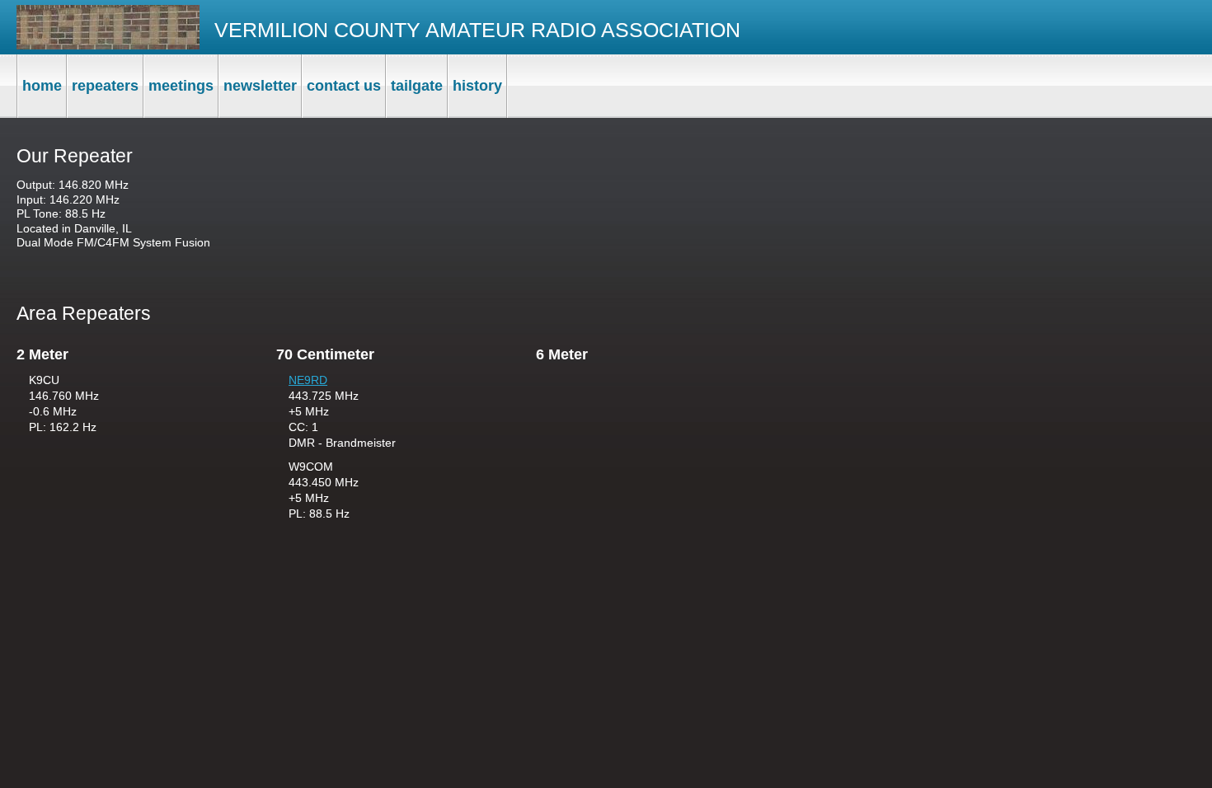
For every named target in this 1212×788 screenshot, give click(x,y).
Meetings (181, 85)
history (477, 85)
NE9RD (308, 380)
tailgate (417, 85)
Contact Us (344, 85)
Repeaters (105, 85)
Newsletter (260, 85)
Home (42, 85)
